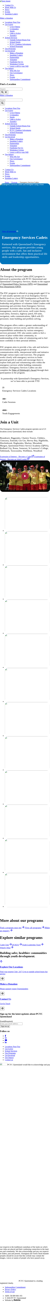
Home (7, 182)
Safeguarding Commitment (20, 79)
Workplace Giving (17, 64)
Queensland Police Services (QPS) (17, 284)
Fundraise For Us (16, 62)
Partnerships (14, 57)
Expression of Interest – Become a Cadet (16, 457)
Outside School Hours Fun (20, 40)
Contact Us (9, 5)
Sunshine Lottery (11, 14)
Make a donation (6, 18)
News (7, 10)
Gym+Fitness (15, 27)
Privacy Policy (10, 1289)
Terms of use (10, 1292)
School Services (11, 38)
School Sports (15, 42)
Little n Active (15, 33)
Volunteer (13, 60)
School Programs (16, 46)
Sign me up (5, 1026)
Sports (12, 31)
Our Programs (10, 49)
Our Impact (9, 68)
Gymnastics (14, 29)
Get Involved (10, 51)
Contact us (9, 1060)
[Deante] (17, 1300)
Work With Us (10, 7)
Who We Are (15, 71)
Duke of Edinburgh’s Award (24, 370)
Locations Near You (12, 22)
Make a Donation (16, 53)
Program (14, 182)
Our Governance (16, 73)
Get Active (9, 24)
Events (7, 12)
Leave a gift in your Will (19, 66)
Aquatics (13, 35)
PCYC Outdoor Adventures (20, 44)
